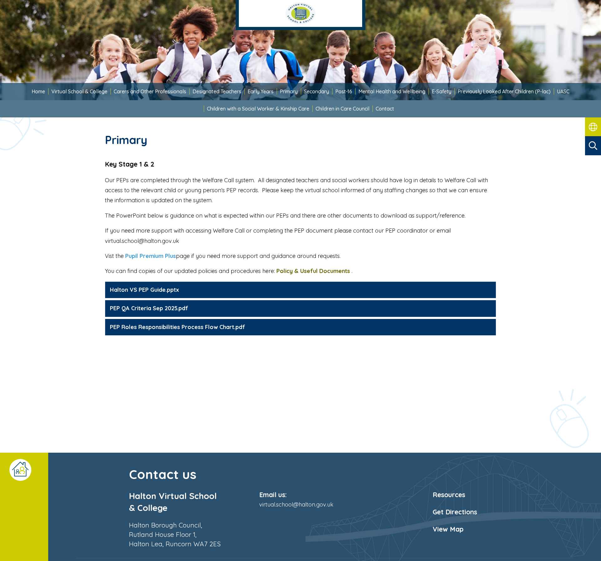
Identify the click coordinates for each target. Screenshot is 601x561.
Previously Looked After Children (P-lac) (504, 91)
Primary (289, 91)
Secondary (316, 91)
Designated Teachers (217, 91)
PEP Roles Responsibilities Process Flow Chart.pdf (177, 327)
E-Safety (441, 91)
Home (38, 91)
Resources (449, 495)
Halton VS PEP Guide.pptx (144, 289)
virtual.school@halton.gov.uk (296, 504)
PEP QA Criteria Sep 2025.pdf (149, 308)
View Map (448, 529)
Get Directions (455, 512)
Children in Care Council (342, 109)
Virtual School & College (79, 91)
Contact (385, 109)
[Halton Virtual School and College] (300, 15)
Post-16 (343, 91)
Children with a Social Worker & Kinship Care (258, 109)
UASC (563, 91)
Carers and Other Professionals (150, 91)
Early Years (261, 91)
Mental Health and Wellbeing (391, 91)
